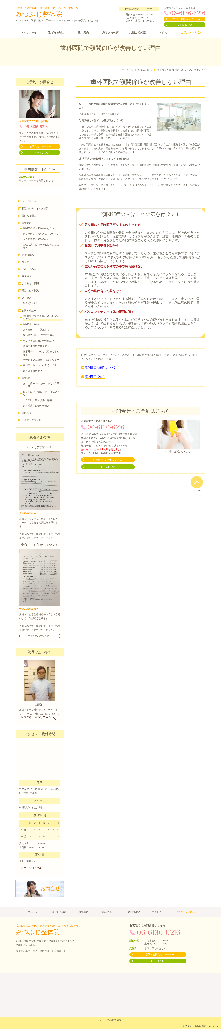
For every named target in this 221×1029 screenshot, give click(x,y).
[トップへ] (196, 482)
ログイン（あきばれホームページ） (201, 1026)
